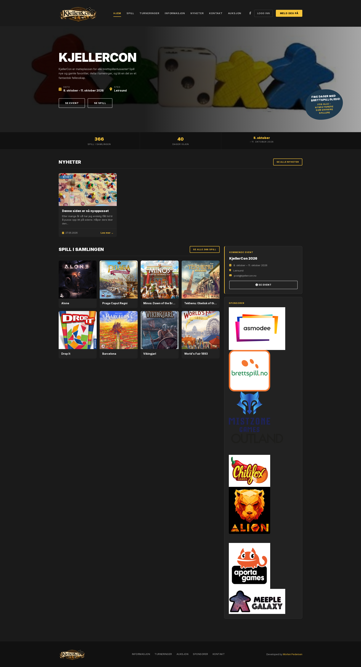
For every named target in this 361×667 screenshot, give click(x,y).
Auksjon (234, 13)
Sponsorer (200, 654)
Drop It (65, 353)
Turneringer (149, 13)
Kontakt (216, 13)
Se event (72, 102)
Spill (130, 13)
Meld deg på (289, 13)
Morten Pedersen (292, 654)
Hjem (117, 13)
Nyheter (197, 13)
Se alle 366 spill (204, 249)
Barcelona (109, 353)
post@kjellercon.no (245, 275)
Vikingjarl (149, 353)
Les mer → (107, 232)
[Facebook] (250, 13)
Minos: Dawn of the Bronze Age (164, 303)
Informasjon (175, 13)
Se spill (100, 102)
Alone (65, 303)
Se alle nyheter (288, 162)
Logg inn (263, 13)
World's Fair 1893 (196, 353)
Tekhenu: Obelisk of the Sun (203, 303)
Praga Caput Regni (114, 303)
